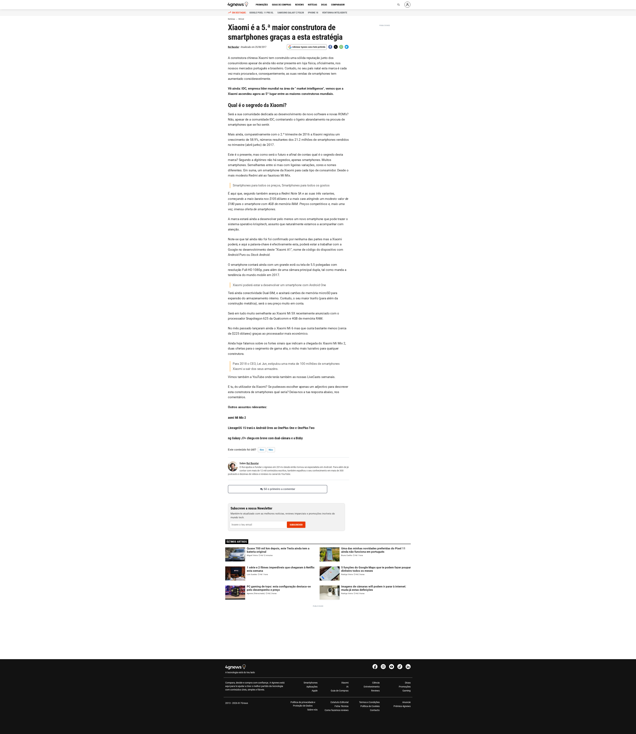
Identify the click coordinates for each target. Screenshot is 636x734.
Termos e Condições (369, 702)
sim (262, 449)
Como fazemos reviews (336, 710)
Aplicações (312, 686)
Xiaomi (344, 682)
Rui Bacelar (233, 47)
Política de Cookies (369, 706)
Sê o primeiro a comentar (279, 489)
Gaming (406, 690)
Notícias (312, 4)
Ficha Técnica (341, 706)
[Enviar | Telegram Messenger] (347, 47)
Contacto (374, 710)
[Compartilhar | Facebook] (330, 47)
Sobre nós (312, 709)
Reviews (299, 4)
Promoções (262, 4)
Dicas (324, 4)
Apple (315, 690)
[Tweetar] (336, 47)
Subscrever (296, 524)
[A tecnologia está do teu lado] (238, 4)
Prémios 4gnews (402, 706)
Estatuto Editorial (339, 702)
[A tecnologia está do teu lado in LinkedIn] (408, 666)
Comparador (338, 4)
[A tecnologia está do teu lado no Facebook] (374, 666)
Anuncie (406, 702)
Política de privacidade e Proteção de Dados (303, 704)
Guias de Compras (281, 4)
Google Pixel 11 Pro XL (261, 12)
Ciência (375, 682)
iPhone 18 (313, 12)
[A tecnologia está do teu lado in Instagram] (383, 666)
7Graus (244, 703)
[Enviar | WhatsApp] (341, 47)
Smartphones (311, 682)
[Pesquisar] (398, 4)
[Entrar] (407, 5)
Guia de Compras (339, 690)
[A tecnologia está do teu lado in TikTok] (399, 666)
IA (347, 686)
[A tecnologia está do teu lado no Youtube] (391, 666)
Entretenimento (371, 686)
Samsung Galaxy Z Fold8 (290, 12)
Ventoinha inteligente (334, 12)
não (271, 449)
